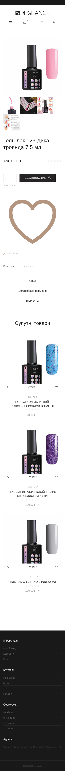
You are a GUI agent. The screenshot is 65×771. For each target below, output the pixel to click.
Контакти (8, 653)
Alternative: (9, 185)
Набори (7, 693)
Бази (6, 683)
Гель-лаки (27, 266)
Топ (5, 688)
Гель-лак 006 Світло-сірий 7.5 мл (32, 581)
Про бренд (9, 648)
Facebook (8, 712)
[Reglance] (33, 12)
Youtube (8, 728)
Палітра (7, 659)
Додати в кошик (35, 178)
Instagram (9, 717)
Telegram (8, 723)
